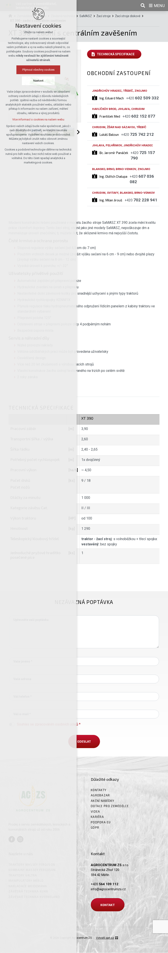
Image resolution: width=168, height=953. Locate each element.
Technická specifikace (116, 54)
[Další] (77, 132)
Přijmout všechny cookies (38, 69)
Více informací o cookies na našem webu (38, 119)
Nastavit (38, 80)
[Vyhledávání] (143, 5)
